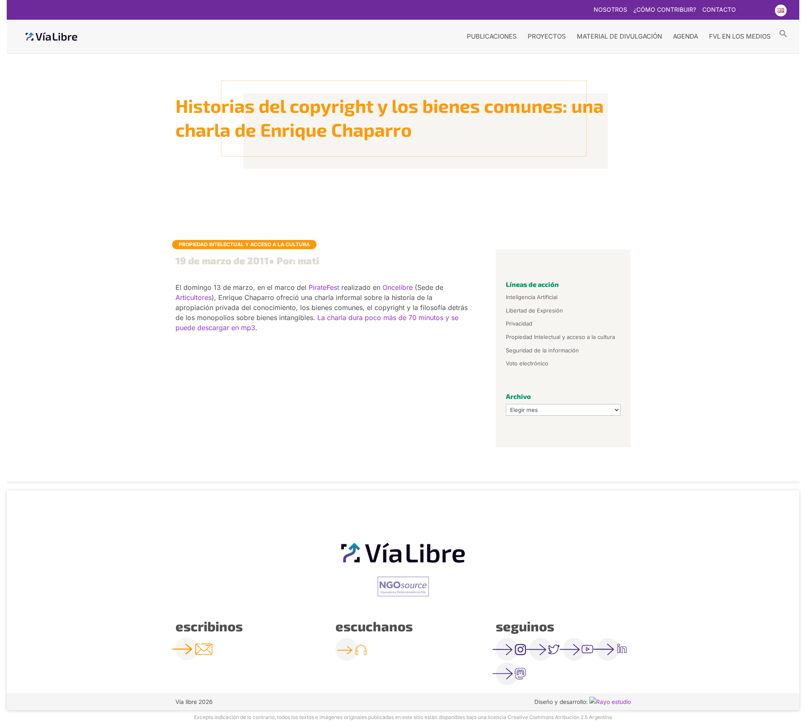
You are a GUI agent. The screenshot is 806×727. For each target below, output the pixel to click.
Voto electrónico (527, 363)
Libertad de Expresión (534, 310)
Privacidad (519, 323)
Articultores (193, 297)
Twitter (747, 10)
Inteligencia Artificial (531, 297)
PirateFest (324, 287)
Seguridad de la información (542, 350)
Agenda (685, 36)
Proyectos (547, 36)
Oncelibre (397, 287)
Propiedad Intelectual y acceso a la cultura (244, 244)
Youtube (764, 10)
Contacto (719, 10)
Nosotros (610, 10)
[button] (783, 33)
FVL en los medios (740, 36)
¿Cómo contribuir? (664, 10)
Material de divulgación (619, 36)
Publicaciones (492, 36)
